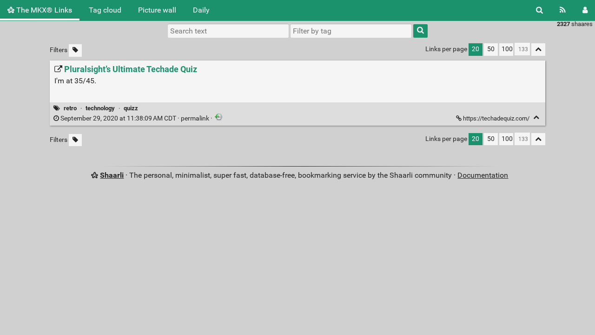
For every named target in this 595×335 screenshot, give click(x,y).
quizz (131, 108)
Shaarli (112, 175)
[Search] (539, 10)
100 (507, 49)
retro (70, 108)
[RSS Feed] (562, 10)
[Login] (585, 10)
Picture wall (157, 10)
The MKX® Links (43, 10)
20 (475, 49)
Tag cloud (105, 10)
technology (100, 108)
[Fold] (536, 117)
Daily (201, 10)
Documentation (482, 175)
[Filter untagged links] (75, 50)
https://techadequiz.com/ (496, 118)
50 (491, 49)
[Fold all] (538, 49)
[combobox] (351, 31)
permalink (135, 118)
